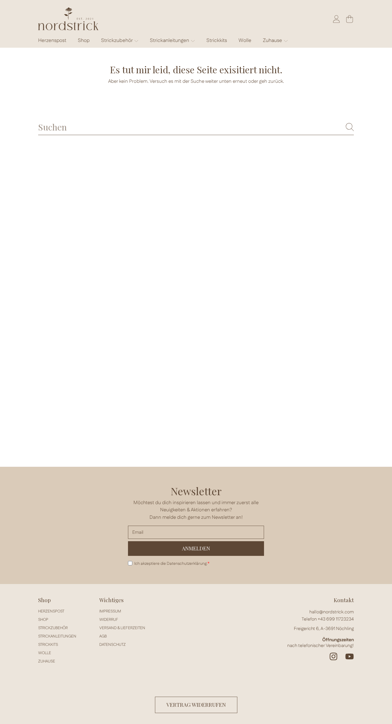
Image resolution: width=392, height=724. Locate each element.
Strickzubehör (117, 40)
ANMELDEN (196, 548)
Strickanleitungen (170, 40)
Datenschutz (112, 645)
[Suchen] (350, 127)
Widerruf (108, 620)
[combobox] (196, 127)
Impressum (110, 611)
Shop (43, 620)
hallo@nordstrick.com (331, 612)
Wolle (44, 653)
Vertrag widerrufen (196, 704)
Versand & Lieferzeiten (122, 628)
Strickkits (48, 645)
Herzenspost (51, 611)
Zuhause (273, 40)
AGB (103, 636)
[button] (349, 19)
